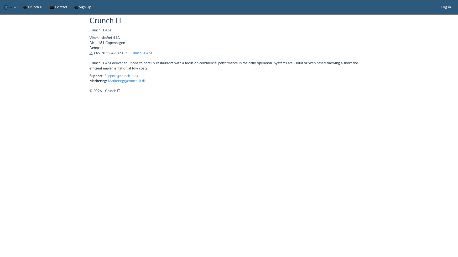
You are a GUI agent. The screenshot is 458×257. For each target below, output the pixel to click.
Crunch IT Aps (141, 53)
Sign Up (84, 7)
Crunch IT (35, 7)
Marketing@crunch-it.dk (127, 81)
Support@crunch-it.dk (121, 76)
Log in (446, 7)
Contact (60, 7)
